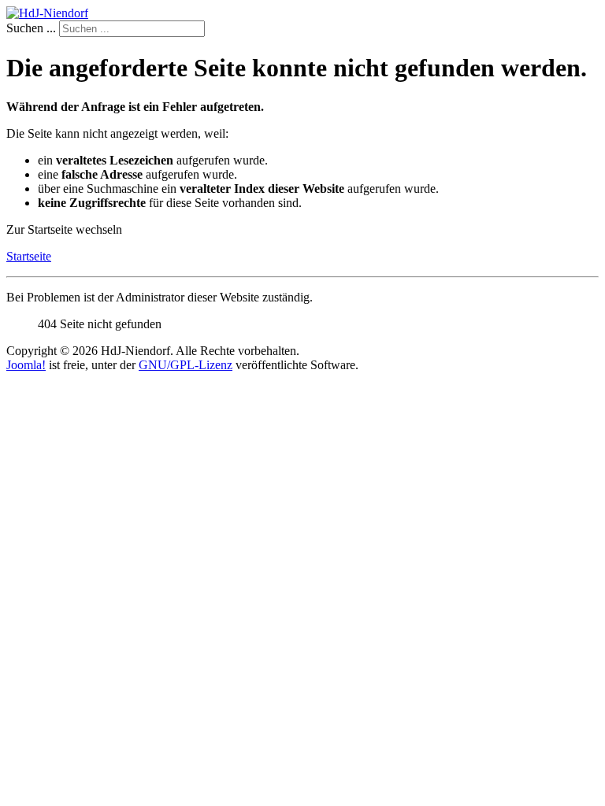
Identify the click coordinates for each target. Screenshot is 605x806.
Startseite (28, 256)
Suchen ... (31, 28)
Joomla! (26, 365)
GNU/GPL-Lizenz (185, 365)
